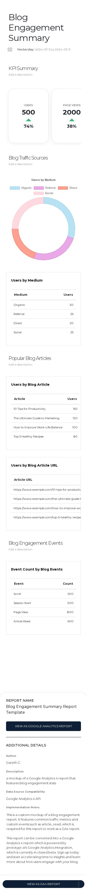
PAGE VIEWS (71, 105)
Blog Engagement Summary (36, 27)
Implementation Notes (23, 807)
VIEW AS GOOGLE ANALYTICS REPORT (43, 726)
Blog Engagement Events (35, 543)
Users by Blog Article (30, 384)
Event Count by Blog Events (37, 569)
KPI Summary (23, 68)
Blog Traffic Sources (28, 158)
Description (15, 771)
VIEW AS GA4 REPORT (43, 884)
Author (11, 755)
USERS (28, 105)
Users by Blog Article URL (34, 465)
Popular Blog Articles (29, 358)
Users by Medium (27, 280)
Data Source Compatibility (25, 791)
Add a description (20, 74)
